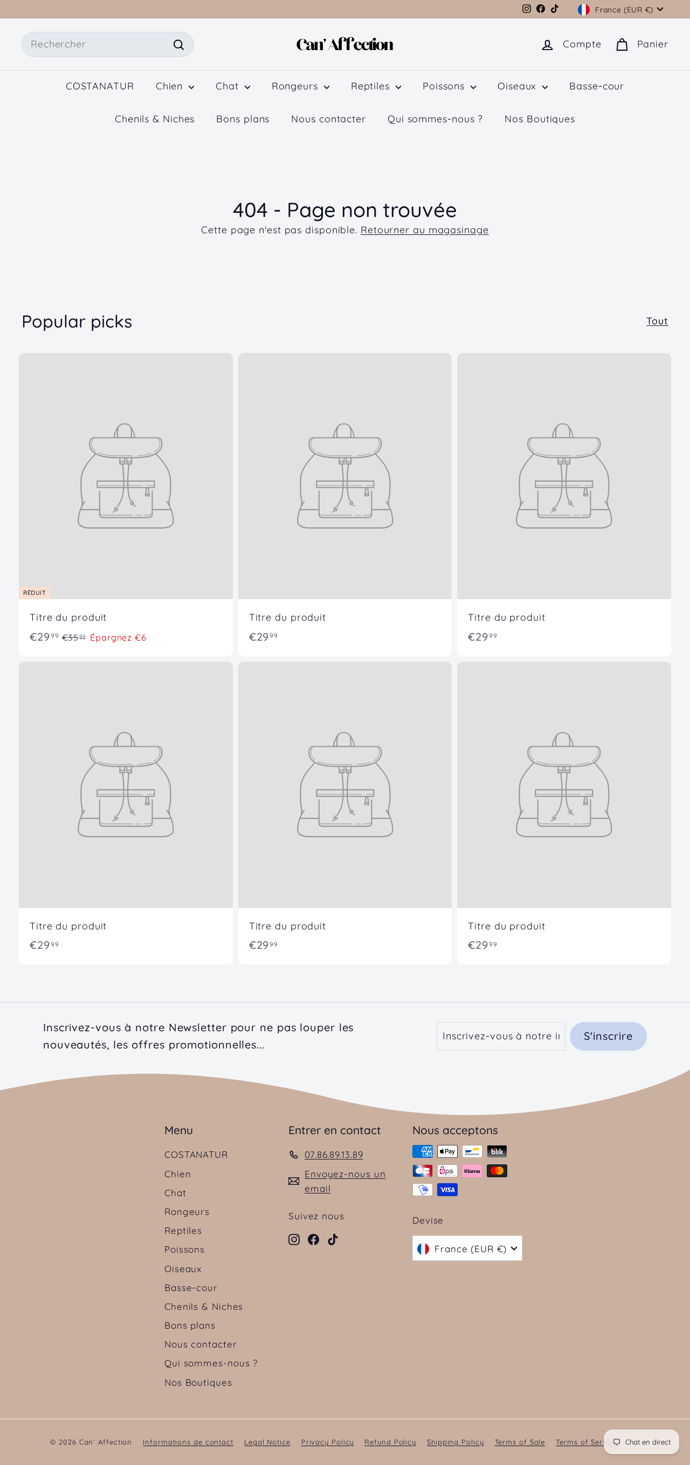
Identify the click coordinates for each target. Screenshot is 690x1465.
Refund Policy (390, 1442)
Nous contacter (328, 119)
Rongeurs (296, 86)
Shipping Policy (455, 1442)
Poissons (445, 86)
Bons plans (243, 119)
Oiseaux (519, 86)
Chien (171, 86)
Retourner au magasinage (425, 230)
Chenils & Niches (155, 119)
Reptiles (372, 86)
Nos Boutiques (540, 119)
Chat (229, 86)
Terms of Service (587, 1442)
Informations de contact (188, 1442)
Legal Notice (267, 1442)
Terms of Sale (520, 1442)
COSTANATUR (100, 86)
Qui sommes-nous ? (435, 119)
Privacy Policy (327, 1442)
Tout (657, 321)
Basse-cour (596, 86)
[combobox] (108, 44)
